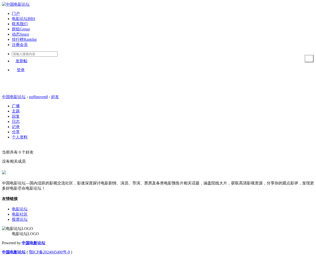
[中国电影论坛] (16, 4)
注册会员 (20, 45)
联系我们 (20, 24)
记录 (16, 127)
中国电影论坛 (14, 97)
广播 (16, 106)
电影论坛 (23, 19)
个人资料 (20, 137)
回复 (16, 116)
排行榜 (24, 39)
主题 (16, 111)
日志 (16, 121)
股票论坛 (20, 219)
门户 (16, 13)
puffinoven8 (38, 97)
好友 (55, 97)
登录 (21, 70)
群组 (21, 29)
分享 (16, 132)
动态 (20, 34)
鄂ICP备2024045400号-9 (49, 252)
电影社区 (20, 214)
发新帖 (21, 61)
